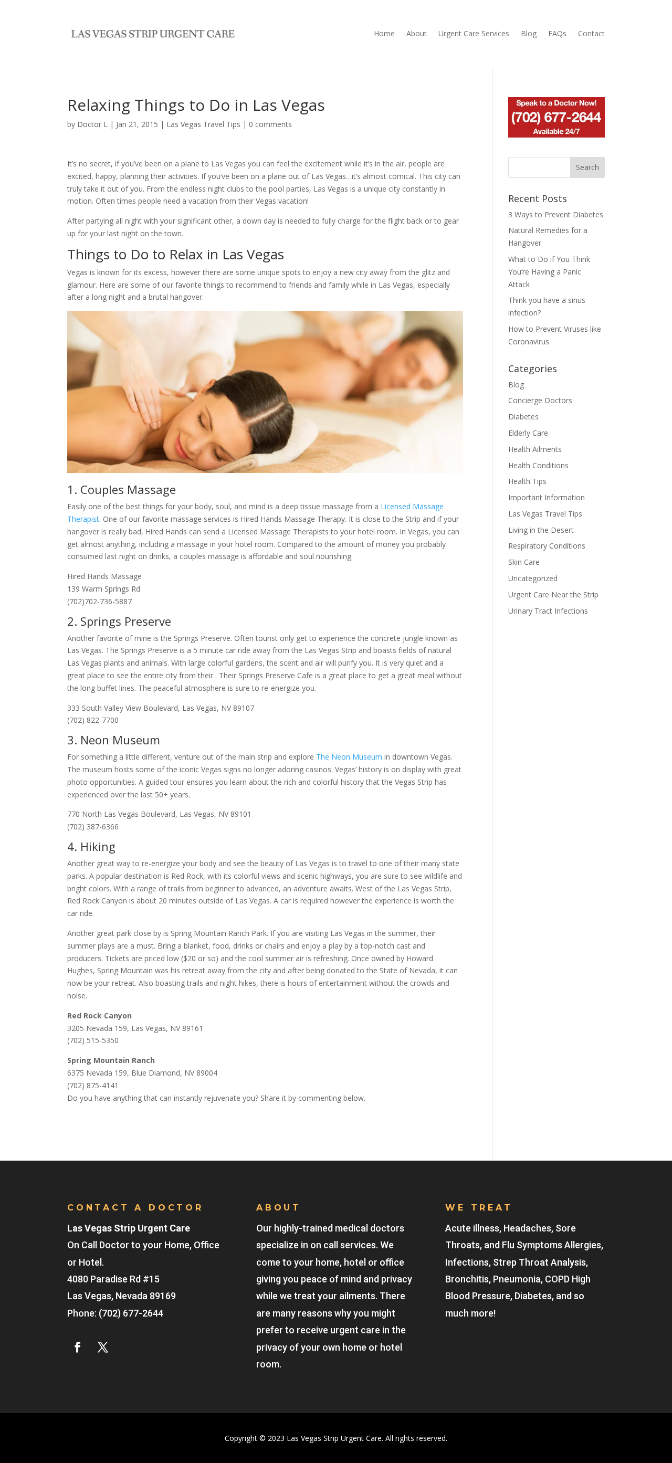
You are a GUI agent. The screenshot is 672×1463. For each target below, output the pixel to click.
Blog (529, 33)
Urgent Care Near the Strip (553, 594)
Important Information (546, 497)
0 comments (270, 124)
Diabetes (523, 417)
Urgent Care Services (473, 33)
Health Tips (527, 481)
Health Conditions (538, 465)
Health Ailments (535, 449)
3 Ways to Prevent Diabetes (555, 214)
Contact (591, 33)
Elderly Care (528, 433)
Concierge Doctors (540, 400)
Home (384, 33)
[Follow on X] (102, 1346)
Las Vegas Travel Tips (203, 124)
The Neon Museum (349, 757)
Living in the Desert (541, 530)
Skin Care (524, 562)
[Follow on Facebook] (77, 1346)
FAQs (557, 33)
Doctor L (92, 124)
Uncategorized (533, 578)
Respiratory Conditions (546, 546)
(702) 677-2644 (131, 1313)
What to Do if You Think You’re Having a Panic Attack (549, 271)
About (416, 33)
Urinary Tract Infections (548, 611)
